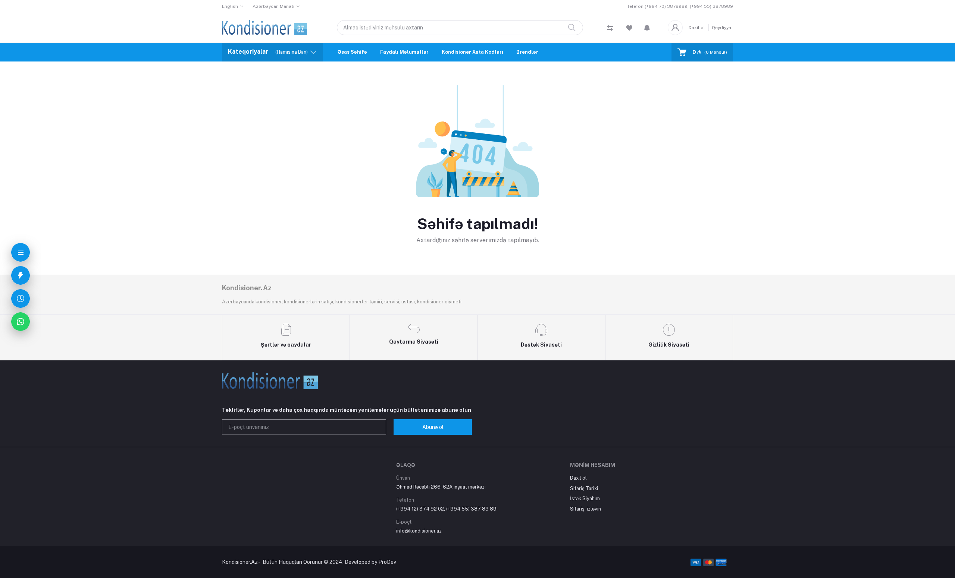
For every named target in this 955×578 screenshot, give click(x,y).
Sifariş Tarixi (584, 488)
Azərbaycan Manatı (273, 6)
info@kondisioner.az (419, 531)
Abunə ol (433, 427)
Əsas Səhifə (352, 52)
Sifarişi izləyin (585, 509)
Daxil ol (697, 27)
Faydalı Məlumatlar (404, 52)
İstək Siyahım (585, 498)
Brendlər (527, 52)
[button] (647, 27)
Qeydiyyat (722, 27)
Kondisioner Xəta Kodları (472, 52)
